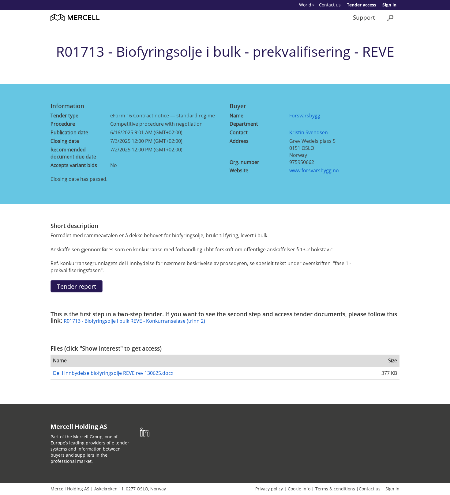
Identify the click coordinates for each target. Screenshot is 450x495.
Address (239, 141)
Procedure (63, 123)
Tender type (64, 115)
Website (239, 170)
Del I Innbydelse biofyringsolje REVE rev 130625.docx (113, 373)
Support (364, 17)
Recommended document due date (73, 153)
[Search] (390, 17)
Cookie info (299, 489)
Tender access (361, 5)
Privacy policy (269, 489)
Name (236, 115)
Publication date (69, 132)
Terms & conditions (335, 489)
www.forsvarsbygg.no (314, 170)
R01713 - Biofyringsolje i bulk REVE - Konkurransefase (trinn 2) (134, 321)
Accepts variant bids (74, 165)
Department (244, 123)
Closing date (65, 141)
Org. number (244, 162)
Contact (239, 132)
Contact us (330, 5)
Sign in (389, 5)
